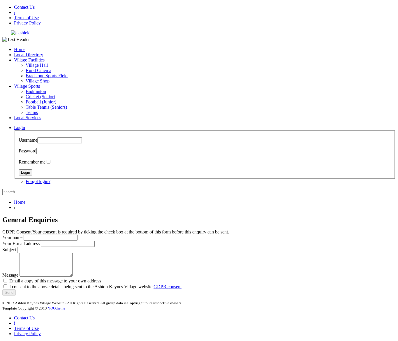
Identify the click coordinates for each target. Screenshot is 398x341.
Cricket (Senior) (40, 96)
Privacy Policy (27, 22)
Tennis (32, 112)
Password (27, 150)
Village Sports (27, 86)
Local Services (27, 117)
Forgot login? (38, 181)
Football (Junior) (41, 101)
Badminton (36, 91)
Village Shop (38, 80)
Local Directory (28, 54)
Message (10, 275)
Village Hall (37, 65)
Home (19, 49)
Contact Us (24, 7)
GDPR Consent (16, 231)
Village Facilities (29, 59)
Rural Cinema (38, 70)
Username (28, 140)
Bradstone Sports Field (47, 75)
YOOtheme (56, 308)
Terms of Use (26, 17)
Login (19, 127)
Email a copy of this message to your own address (55, 280)
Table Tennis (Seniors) (46, 107)
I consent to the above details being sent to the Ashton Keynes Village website (95, 286)
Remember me (32, 161)
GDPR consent (168, 286)
